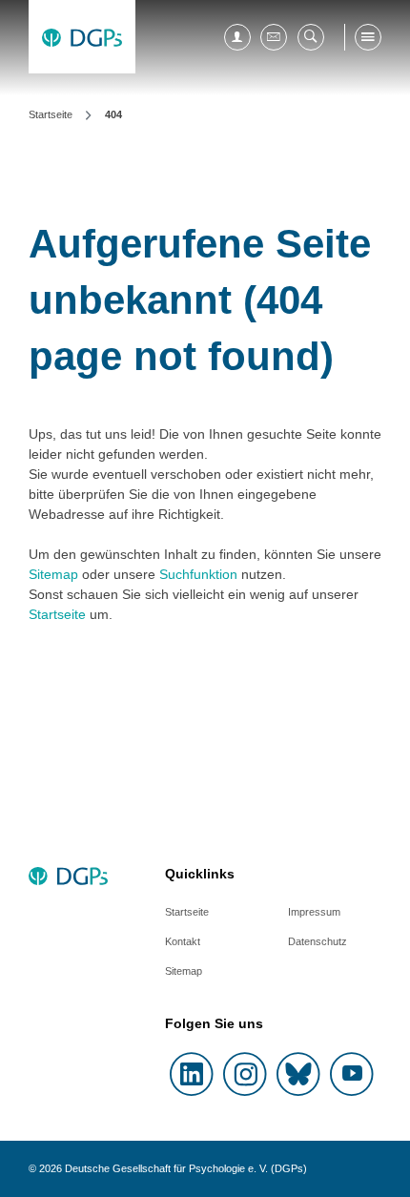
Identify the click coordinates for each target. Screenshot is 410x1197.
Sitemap (53, 574)
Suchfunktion (198, 574)
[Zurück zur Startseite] (82, 36)
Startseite (57, 614)
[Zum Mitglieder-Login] (237, 37)
